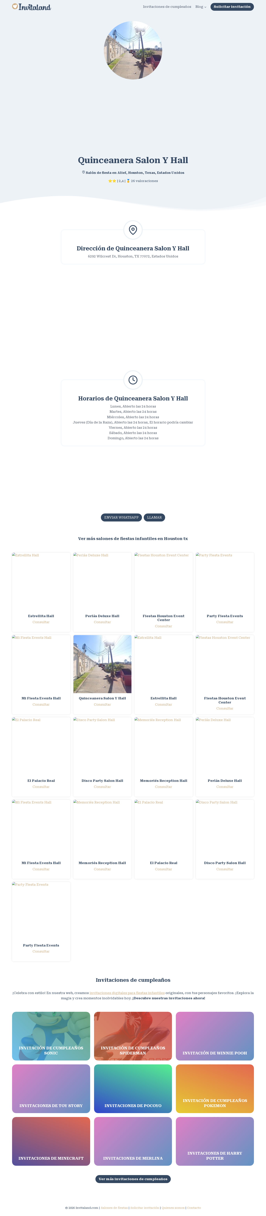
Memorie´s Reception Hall (163, 781)
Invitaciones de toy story (51, 1105)
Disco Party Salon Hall (102, 781)
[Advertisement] (129, 114)
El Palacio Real (41, 781)
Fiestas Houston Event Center (163, 618)
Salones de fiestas (114, 1208)
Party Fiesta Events (225, 616)
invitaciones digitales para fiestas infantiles (127, 993)
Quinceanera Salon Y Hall (102, 698)
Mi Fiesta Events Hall (41, 698)
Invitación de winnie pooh (215, 1053)
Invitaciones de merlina (133, 1158)
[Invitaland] (31, 6)
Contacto (194, 1208)
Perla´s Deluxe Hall (102, 616)
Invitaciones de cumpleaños (167, 7)
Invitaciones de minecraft (51, 1158)
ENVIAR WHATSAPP (121, 517)
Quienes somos (173, 1208)
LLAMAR (154, 517)
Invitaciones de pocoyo (133, 1105)
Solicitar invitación (232, 7)
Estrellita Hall (41, 616)
